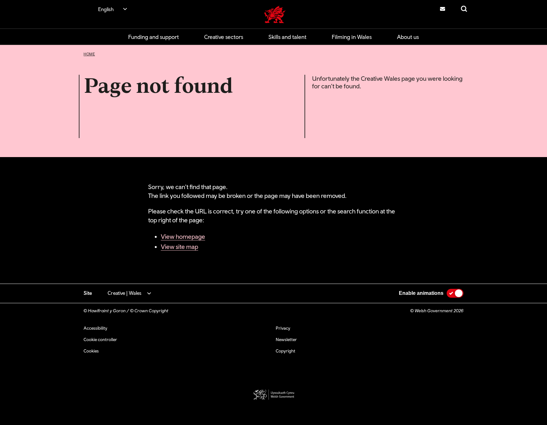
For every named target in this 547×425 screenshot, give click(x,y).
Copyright (285, 350)
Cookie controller (100, 339)
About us (408, 37)
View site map (179, 246)
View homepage (183, 236)
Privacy (283, 328)
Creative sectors (223, 37)
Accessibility (95, 328)
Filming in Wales (352, 37)
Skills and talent (287, 37)
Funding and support (153, 37)
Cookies (91, 350)
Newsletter (286, 339)
